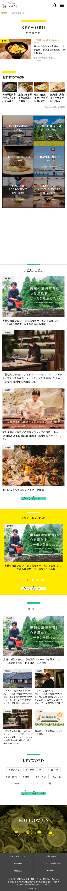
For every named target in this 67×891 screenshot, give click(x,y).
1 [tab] (24, 579)
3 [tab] (34, 579)
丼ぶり (52, 783)
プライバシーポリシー (51, 863)
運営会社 (18, 870)
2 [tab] (29, 579)
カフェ (57, 776)
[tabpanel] (33, 548)
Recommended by (51, 107)
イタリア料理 (34, 769)
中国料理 (53, 769)
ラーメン (41, 776)
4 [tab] (40, 579)
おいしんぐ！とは (17, 856)
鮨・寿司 (12, 776)
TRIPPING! (51, 870)
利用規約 (18, 863)
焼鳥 (27, 776)
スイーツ (17, 783)
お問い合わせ (51, 856)
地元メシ (15, 769)
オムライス (35, 783)
